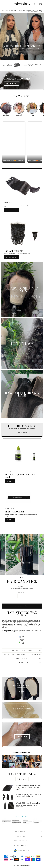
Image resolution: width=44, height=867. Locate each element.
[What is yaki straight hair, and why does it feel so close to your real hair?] (8, 788)
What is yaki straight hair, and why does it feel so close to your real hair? (28, 787)
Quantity (22, 592)
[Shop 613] (22, 710)
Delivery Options (21, 841)
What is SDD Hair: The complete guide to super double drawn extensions (28, 805)
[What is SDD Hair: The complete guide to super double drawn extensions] (8, 805)
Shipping (19, 588)
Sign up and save (21, 845)
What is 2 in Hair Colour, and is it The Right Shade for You (28, 795)
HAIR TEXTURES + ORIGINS (22, 650)
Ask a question (22, 662)
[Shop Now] (22, 80)
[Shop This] (22, 734)
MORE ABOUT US (21, 831)
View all (22, 779)
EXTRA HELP (21, 836)
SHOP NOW (11, 210)
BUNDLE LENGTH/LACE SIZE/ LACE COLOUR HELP (22, 654)
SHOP (10, 520)
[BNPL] (22, 688)
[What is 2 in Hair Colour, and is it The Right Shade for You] (8, 797)
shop (10, 481)
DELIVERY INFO (22, 658)
